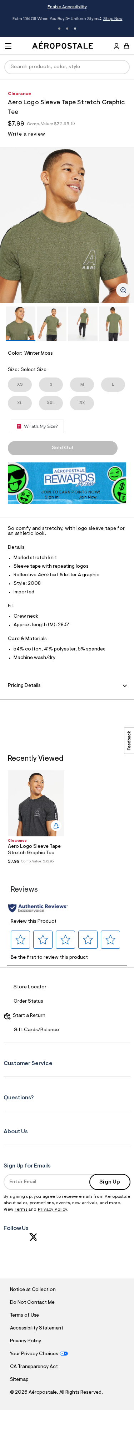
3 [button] (75, 28)
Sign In (52, 497)
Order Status (28, 1001)
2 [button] (67, 28)
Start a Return (28, 1015)
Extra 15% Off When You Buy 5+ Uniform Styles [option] (67, 19)
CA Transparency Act (34, 1366)
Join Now (87, 497)
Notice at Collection (33, 1289)
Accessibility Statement (37, 1328)
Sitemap (19, 1379)
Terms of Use (24, 1315)
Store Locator (30, 987)
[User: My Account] (116, 47)
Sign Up (109, 1182)
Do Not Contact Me (32, 1302)
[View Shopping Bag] (126, 46)
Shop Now (112, 19)
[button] (20, 939)
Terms (22, 1209)
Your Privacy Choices (34, 1354)
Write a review (26, 134)
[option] (67, 225)
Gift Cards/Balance (36, 1030)
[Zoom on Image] (123, 290)
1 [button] (59, 28)
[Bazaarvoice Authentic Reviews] (38, 908)
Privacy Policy (52, 1209)
